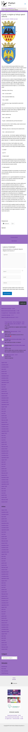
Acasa (14, 677)
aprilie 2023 (4, 415)
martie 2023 (4, 417)
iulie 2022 (4, 435)
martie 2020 (4, 497)
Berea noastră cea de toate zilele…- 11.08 (10, 310)
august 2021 (4, 459)
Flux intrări (4, 668)
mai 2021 (4, 466)
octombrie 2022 (5, 428)
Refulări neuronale (14, 19)
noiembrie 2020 (5, 479)
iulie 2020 (4, 488)
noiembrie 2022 (5, 426)
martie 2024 (4, 391)
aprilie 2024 (4, 389)
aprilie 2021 (4, 468)
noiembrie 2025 (5, 364)
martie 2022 (4, 444)
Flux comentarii (5, 670)
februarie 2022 (5, 446)
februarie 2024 (5, 393)
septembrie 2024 (5, 382)
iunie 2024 (4, 384)
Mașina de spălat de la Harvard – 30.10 (10, 317)
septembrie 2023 (5, 404)
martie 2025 (4, 373)
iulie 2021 (4, 462)
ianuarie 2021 (4, 475)
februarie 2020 (5, 499)
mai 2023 (4, 413)
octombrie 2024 (5, 380)
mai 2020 (4, 493)
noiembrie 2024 (5, 378)
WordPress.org (5, 673)
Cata (6, 339)
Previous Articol (14, 237)
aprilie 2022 (4, 442)
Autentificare (4, 666)
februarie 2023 (5, 420)
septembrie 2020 (5, 484)
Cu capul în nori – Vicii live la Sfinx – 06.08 (10, 312)
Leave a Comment (5, 19)
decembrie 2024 (5, 375)
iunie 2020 (4, 490)
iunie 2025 (4, 369)
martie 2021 (4, 470)
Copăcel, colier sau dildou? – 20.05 (16, 323)
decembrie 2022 (5, 424)
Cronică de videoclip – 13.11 (8, 315)
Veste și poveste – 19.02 (15, 331)
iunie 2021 (4, 464)
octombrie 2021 (5, 455)
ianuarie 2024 (4, 395)
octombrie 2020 (5, 482)
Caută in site (22, 303)
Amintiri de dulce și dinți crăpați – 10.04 (16, 339)
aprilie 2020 (4, 495)
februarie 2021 (5, 473)
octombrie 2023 (5, 402)
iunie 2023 (4, 411)
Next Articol (14, 240)
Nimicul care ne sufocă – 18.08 (8, 308)
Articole (14, 679)
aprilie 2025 (4, 371)
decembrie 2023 (5, 397)
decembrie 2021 (5, 451)
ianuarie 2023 (4, 422)
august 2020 (4, 486)
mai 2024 (4, 386)
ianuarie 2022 (4, 448)
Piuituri (11, 3)
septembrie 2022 (5, 431)
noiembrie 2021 (5, 453)
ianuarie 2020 (4, 501)
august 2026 (4, 362)
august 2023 (4, 406)
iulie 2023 (4, 409)
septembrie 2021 (5, 457)
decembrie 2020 (5, 477)
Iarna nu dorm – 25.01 (13, 354)
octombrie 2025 (5, 367)
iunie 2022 (4, 437)
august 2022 (4, 433)
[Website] (12, 283)
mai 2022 (4, 440)
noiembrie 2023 (5, 400)
